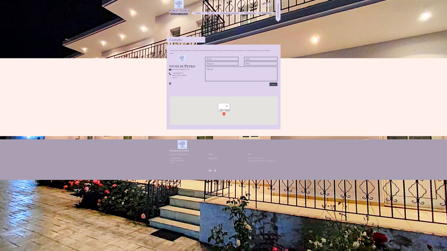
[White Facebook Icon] (215, 170)
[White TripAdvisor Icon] (210, 170)
